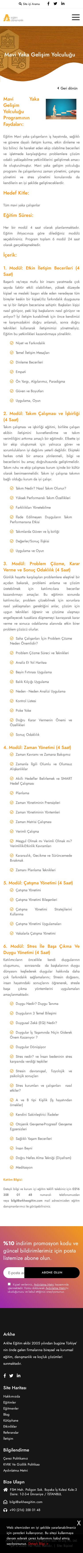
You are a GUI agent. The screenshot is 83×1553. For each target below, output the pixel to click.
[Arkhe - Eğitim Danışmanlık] (13, 17)
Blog (6, 1414)
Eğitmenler (11, 1408)
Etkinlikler (10, 1426)
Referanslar (11, 1432)
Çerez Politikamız (15, 1458)
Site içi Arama (31, 4)
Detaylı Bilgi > (38, 1543)
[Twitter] (55, 4)
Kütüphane (10, 1420)
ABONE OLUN (52, 1273)
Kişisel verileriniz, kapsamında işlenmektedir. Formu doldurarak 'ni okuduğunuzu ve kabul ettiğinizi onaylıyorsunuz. (38, 1288)
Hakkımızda (11, 1396)
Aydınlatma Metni (44, 1285)
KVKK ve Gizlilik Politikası (21, 1464)
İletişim (8, 1438)
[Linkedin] (63, 4)
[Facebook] (48, 4)
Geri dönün (68, 88)
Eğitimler (9, 1402)
